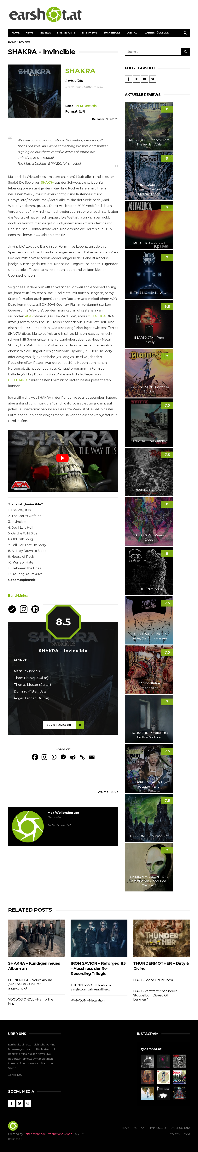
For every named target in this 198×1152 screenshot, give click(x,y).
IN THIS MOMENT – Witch (149, 292)
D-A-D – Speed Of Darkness (153, 980)
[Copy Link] (82, 757)
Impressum (158, 1127)
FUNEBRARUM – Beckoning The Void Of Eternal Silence (149, 189)
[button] (147, 1061)
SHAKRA (47, 182)
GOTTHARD (17, 380)
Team (125, 1127)
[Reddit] (72, 757)
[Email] (91, 757)
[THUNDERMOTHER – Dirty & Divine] (161, 938)
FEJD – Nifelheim (149, 589)
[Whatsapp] (54, 757)
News (29, 32)
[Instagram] (44, 757)
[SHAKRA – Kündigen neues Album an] (36, 938)
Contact (132, 32)
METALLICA (96, 316)
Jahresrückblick (157, 32)
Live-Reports (66, 32)
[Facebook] (35, 757)
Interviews (89, 32)
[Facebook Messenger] (63, 757)
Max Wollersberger (63, 813)
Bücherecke (111, 32)
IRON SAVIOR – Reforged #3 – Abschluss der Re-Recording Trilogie (98, 968)
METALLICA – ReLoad (149, 243)
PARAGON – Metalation (87, 1000)
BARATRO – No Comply (149, 441)
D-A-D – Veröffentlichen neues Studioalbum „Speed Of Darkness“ (155, 995)
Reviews (45, 32)
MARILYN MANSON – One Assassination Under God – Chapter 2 (149, 881)
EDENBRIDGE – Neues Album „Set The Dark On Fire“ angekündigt (30, 984)
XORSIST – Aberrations (149, 490)
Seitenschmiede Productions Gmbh (48, 1134)
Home (16, 32)
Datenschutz (180, 1127)
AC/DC (30, 316)
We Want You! (180, 1133)
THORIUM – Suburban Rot (149, 836)
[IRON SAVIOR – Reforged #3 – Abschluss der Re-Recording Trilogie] (99, 938)
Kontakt (140, 1127)
